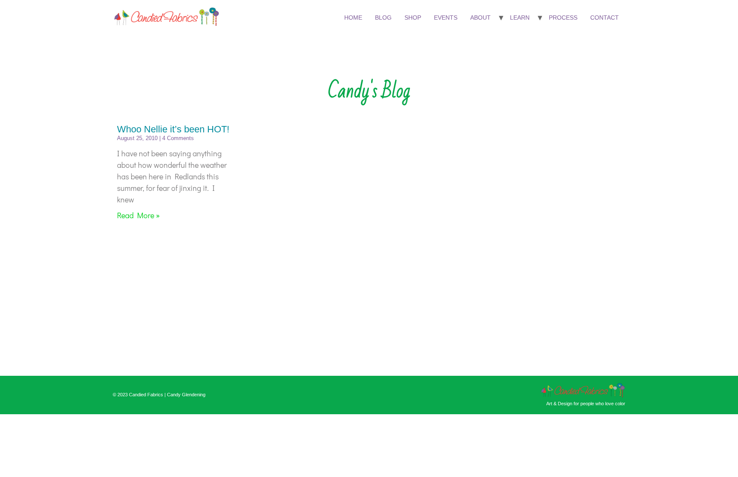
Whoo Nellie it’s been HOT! (173, 129)
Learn (520, 17)
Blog (383, 17)
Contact (604, 17)
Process (563, 17)
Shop (412, 17)
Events (445, 17)
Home (353, 17)
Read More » (138, 215)
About (480, 17)
